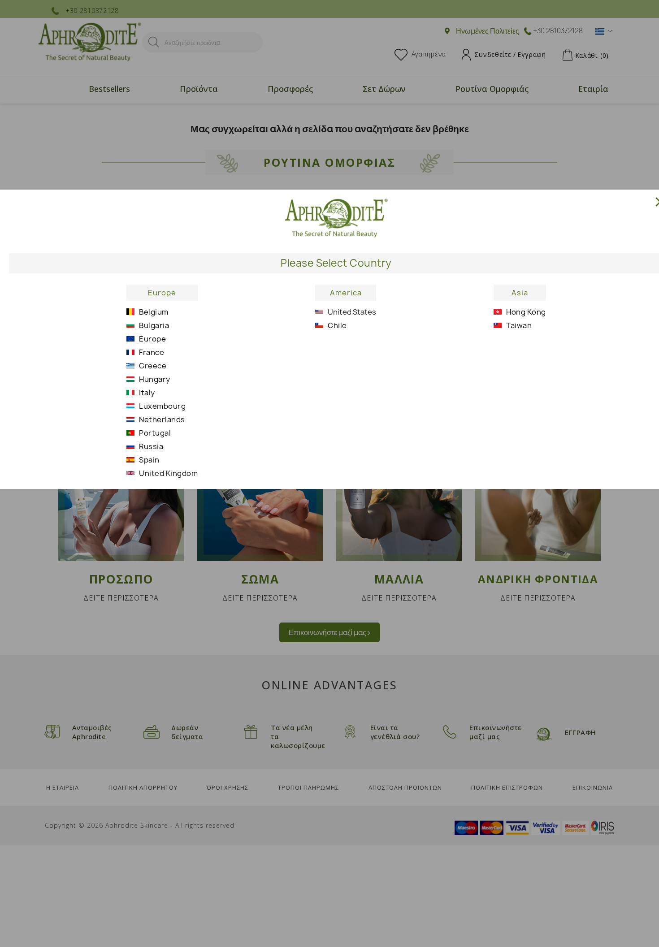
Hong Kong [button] (526, 311)
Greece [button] (152, 365)
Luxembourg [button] (162, 406)
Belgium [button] (154, 311)
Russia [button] (151, 446)
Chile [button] (337, 325)
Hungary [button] (154, 379)
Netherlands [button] (162, 419)
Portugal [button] (155, 432)
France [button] (151, 352)
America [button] (346, 293)
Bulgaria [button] (154, 325)
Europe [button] (162, 293)
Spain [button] (149, 459)
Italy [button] (147, 392)
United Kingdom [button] (168, 473)
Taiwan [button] (519, 325)
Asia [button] (520, 293)
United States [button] (352, 311)
